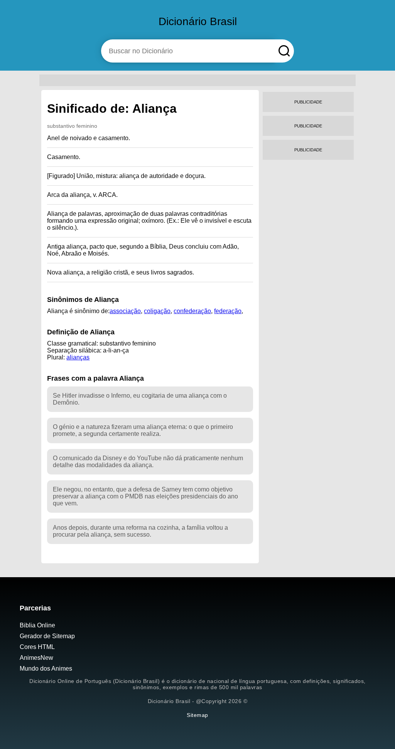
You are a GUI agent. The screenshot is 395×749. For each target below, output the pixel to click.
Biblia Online (37, 625)
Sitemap (197, 715)
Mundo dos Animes (46, 668)
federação (227, 311)
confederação (192, 311)
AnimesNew (36, 657)
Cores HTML (37, 647)
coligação (157, 311)
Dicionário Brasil (198, 21)
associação (125, 311)
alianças (77, 357)
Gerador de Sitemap (47, 636)
